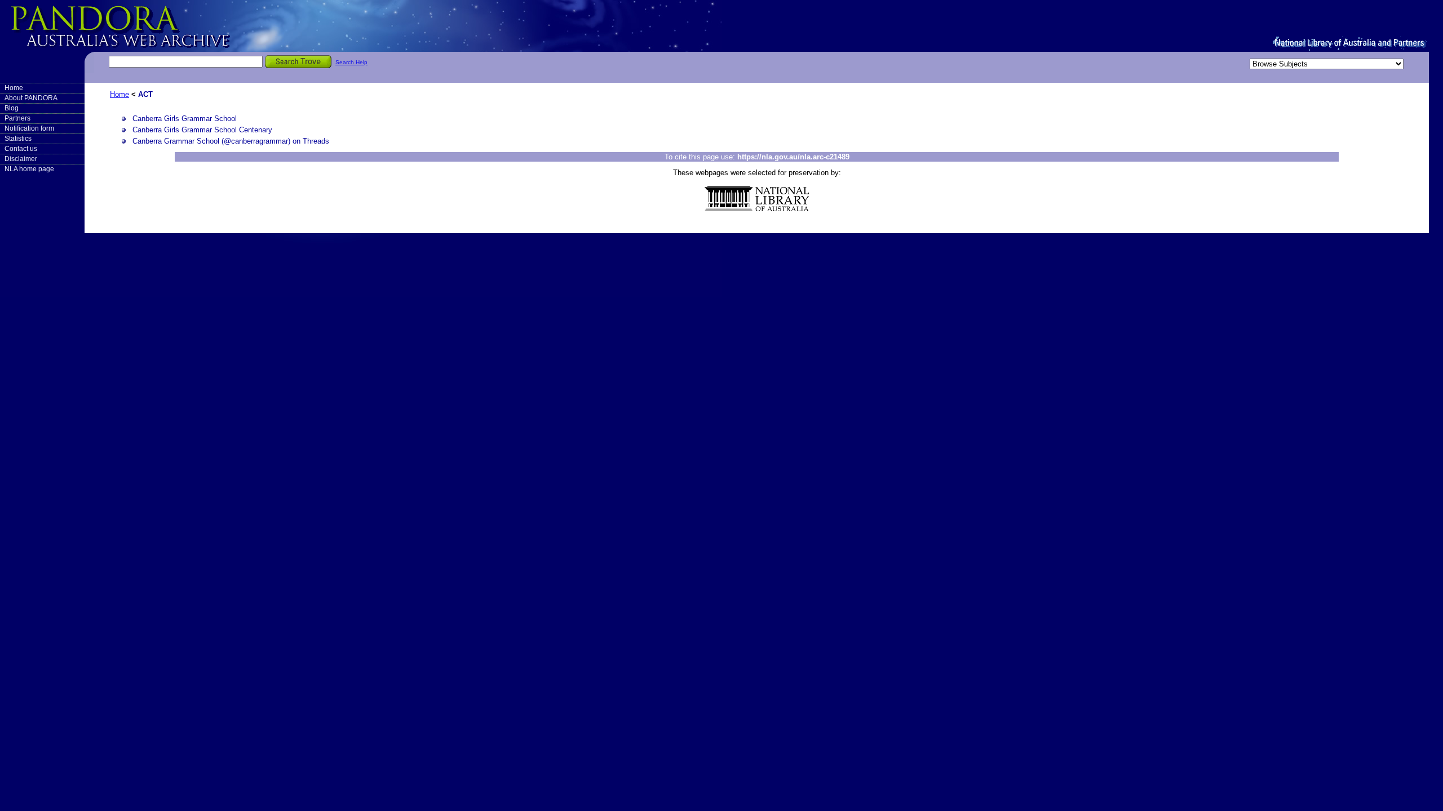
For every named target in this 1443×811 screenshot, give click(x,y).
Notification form (29, 128)
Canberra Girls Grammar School (184, 118)
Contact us (21, 148)
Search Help (351, 62)
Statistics (18, 138)
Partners (17, 118)
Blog (12, 108)
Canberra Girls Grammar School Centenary (202, 130)
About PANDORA (31, 98)
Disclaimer (21, 158)
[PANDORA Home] (141, 25)
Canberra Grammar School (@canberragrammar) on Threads (230, 141)
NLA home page (29, 169)
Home (14, 87)
